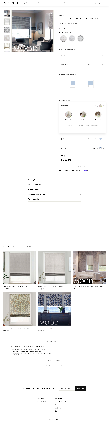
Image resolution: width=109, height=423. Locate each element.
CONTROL (65, 106)
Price (63, 156)
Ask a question (34, 199)
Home (61, 15)
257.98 (67, 160)
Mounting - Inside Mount (68, 74)
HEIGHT (63, 64)
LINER (64, 138)
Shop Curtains (51, 3)
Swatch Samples (77, 3)
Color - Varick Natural (67, 29)
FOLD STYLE (66, 148)
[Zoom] (32, 31)
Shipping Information (36, 194)
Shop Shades (38, 3)
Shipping (61, 23)
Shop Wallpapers (64, 3)
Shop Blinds (26, 3)
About (87, 3)
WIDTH (63, 55)
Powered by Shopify (53, 419)
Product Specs (34, 189)
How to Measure (34, 185)
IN (102, 55)
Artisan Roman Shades (22, 246)
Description (33, 180)
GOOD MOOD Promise (42, 401)
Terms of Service (40, 404)
